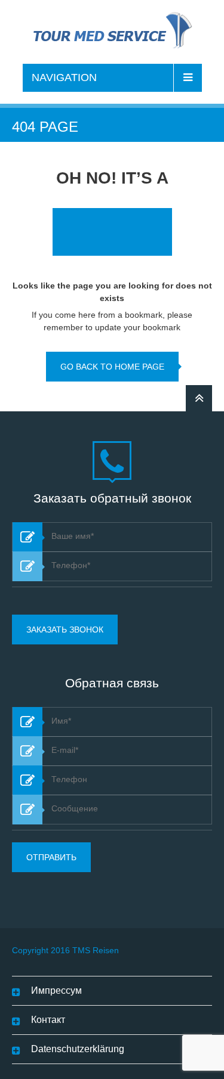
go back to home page (112, 366)
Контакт (48, 1020)
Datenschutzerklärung (77, 1049)
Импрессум (56, 990)
